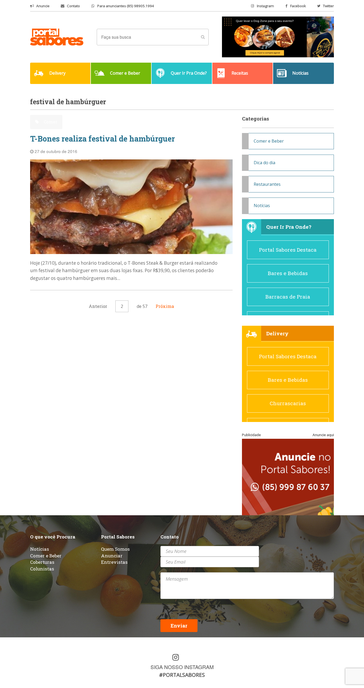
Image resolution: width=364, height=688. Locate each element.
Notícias (262, 205)
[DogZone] (278, 36)
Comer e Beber (269, 141)
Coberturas (42, 562)
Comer (50, 121)
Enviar (179, 625)
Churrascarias (288, 403)
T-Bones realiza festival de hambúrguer (102, 138)
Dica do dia (264, 163)
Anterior (98, 306)
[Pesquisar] (202, 37)
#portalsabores (182, 674)
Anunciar (112, 556)
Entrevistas (114, 562)
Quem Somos (115, 549)
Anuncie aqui (323, 434)
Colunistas (42, 569)
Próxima (165, 306)
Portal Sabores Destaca (288, 249)
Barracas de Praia (287, 296)
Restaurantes (267, 184)
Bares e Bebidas (288, 273)
